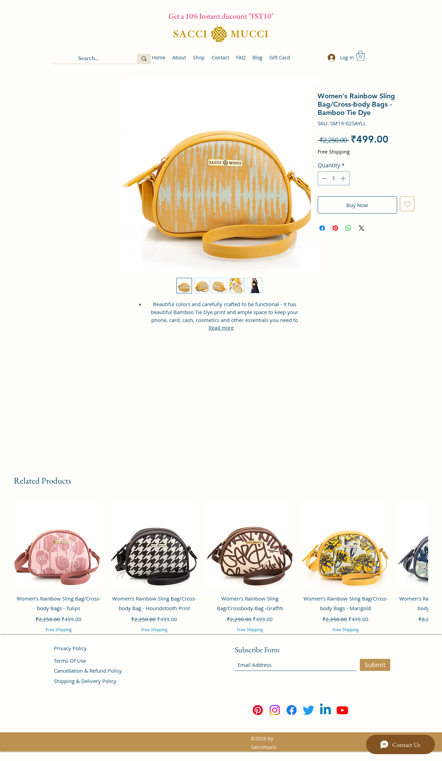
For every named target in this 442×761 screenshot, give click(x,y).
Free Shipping (334, 151)
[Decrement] (323, 178)
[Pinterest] (258, 710)
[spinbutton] (333, 178)
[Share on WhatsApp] (348, 228)
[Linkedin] (325, 710)
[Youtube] (342, 710)
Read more (221, 327)
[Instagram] (274, 710)
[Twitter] (308, 710)
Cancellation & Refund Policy (88, 670)
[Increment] (343, 178)
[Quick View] (58, 543)
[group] (221, 575)
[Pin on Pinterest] (335, 228)
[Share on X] (361, 228)
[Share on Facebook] (322, 228)
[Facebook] (291, 710)
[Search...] (144, 59)
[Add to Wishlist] (407, 203)
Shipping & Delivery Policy (85, 680)
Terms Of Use (70, 660)
